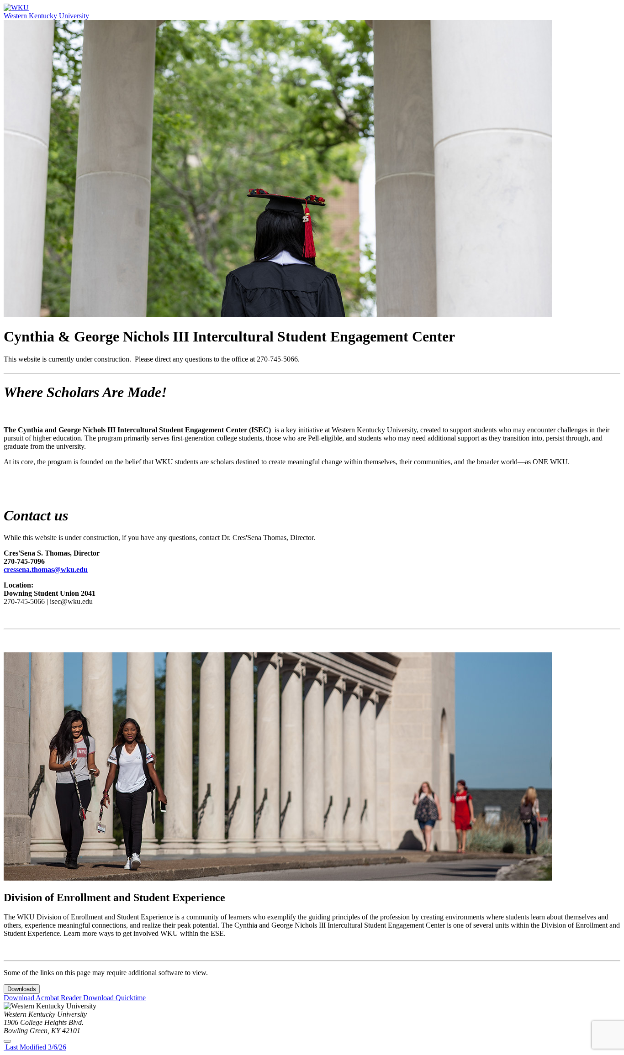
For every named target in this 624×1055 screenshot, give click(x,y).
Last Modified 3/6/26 (35, 1047)
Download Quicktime (114, 998)
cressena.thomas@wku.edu (46, 569)
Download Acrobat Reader (43, 998)
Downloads (21, 989)
